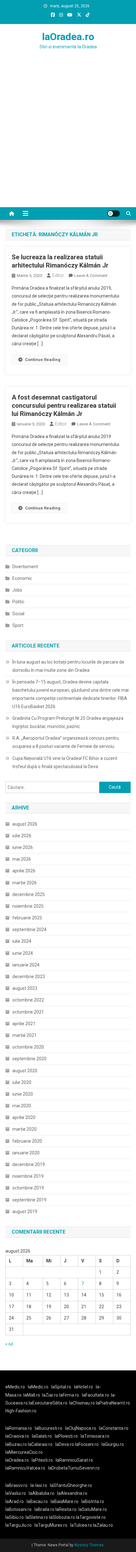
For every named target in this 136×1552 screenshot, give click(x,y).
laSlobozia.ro (62, 1517)
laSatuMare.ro (92, 1509)
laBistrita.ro (92, 1501)
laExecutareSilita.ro (48, 1402)
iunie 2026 (22, 847)
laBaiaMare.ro (64, 1501)
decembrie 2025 (28, 894)
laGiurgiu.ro (114, 1444)
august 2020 (24, 1070)
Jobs (17, 590)
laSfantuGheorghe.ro (71, 1485)
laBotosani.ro (18, 1509)
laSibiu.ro (14, 1517)
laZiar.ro (50, 1395)
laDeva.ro (64, 1444)
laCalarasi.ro (40, 1444)
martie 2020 (24, 1129)
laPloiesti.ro (66, 1436)
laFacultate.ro (95, 1395)
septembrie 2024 (29, 929)
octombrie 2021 (28, 1011)
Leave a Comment (91, 275)
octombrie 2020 (28, 1047)
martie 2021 (24, 1035)
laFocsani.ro (86, 1444)
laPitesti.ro (42, 1460)
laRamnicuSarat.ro (74, 1460)
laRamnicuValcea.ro (25, 1468)
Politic (18, 601)
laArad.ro (14, 1501)
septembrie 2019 (29, 1199)
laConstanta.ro (113, 1428)
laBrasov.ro (16, 1485)
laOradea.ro (68, 37)
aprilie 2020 (23, 1117)
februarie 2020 (27, 1141)
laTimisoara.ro (95, 1436)
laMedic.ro (38, 1386)
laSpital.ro (61, 1386)
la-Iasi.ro (38, 1485)
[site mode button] (113, 213)
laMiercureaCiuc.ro (24, 1452)
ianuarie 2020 (26, 1152)
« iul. (9, 1343)
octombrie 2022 (28, 999)
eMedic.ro (15, 1386)
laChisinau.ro (82, 1402)
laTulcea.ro (81, 1525)
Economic (22, 578)
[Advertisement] (68, 136)
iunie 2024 (22, 953)
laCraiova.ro (17, 1436)
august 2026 (24, 824)
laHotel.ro (83, 1386)
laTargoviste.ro (91, 1517)
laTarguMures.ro (50, 1525)
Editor (58, 275)
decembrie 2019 (28, 1164)
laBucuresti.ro (48, 1428)
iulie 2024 (21, 941)
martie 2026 (24, 882)
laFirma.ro (69, 1395)
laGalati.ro (42, 1436)
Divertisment (25, 566)
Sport (17, 625)
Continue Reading (42, 359)
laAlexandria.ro (72, 1493)
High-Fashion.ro (20, 1410)
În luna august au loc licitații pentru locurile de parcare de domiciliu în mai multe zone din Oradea (68, 666)
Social (18, 613)
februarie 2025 (27, 917)
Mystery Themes (89, 1545)
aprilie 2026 (23, 870)
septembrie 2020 (29, 1058)
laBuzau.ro (16, 1444)
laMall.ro (31, 1395)
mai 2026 (21, 859)
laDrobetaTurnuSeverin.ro (74, 1468)
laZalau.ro (103, 1525)
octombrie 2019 (28, 1187)
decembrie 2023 (28, 976)
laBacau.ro (37, 1501)
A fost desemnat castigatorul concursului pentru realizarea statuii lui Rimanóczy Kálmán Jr (64, 406)
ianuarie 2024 (26, 964)
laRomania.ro (18, 1428)
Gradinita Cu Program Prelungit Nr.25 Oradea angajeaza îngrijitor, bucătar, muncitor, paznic (67, 722)
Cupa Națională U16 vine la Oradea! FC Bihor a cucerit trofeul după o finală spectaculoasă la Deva (64, 762)
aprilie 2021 (23, 1023)
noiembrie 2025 (28, 906)
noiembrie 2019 (28, 1176)
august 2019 (24, 1211)
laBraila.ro (44, 1509)
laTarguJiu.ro (19, 1525)
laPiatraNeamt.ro (113, 1402)
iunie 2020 (22, 1094)
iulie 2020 (21, 1082)
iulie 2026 (21, 835)
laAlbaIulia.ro (41, 1493)
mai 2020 (21, 1105)
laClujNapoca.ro (80, 1428)
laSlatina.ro (37, 1517)
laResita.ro (66, 1509)
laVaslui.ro (17, 1493)
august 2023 (24, 988)
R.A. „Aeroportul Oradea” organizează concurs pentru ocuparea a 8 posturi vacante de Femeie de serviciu (65, 742)
